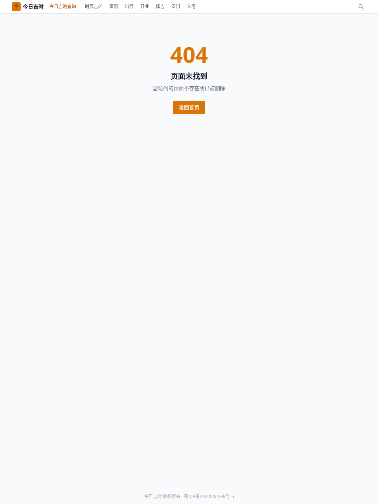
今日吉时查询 (62, 6)
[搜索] (361, 6)
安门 (175, 6)
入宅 (191, 6)
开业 (144, 6)
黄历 (113, 6)
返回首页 (189, 107)
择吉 (160, 6)
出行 (129, 6)
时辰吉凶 (94, 6)
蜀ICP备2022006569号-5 (209, 496)
